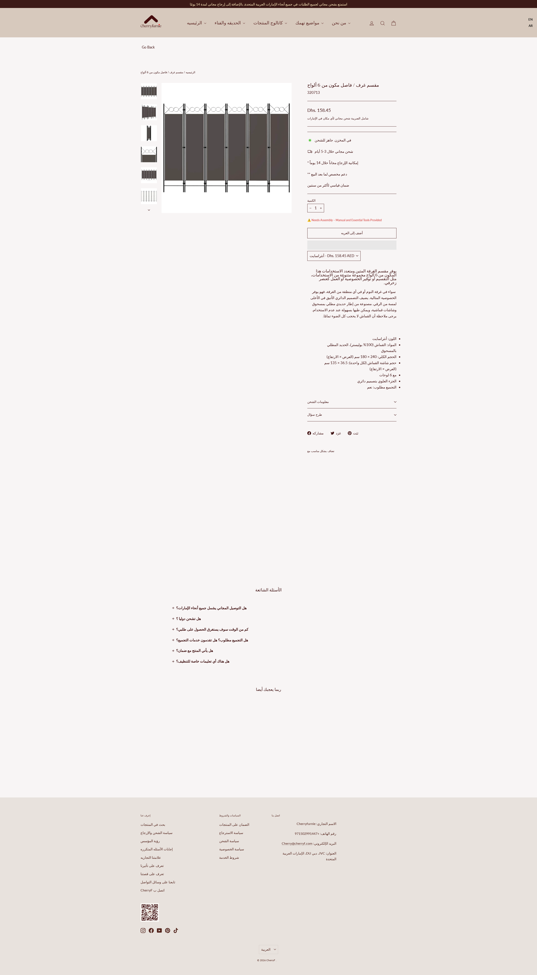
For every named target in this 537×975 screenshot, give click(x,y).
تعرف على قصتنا (152, 874)
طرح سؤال (314, 414)
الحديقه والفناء (228, 22)
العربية (265, 949)
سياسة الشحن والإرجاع (156, 833)
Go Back (148, 47)
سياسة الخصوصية (231, 849)
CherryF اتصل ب (152, 890)
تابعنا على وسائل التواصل (158, 882)
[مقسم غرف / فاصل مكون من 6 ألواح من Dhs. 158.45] (314, 494)
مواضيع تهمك (307, 22)
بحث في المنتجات (153, 824)
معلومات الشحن (318, 402)
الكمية (311, 200)
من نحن (339, 22)
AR (531, 25)
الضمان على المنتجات (234, 824)
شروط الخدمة (229, 857)
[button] (351, 245)
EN (530, 19)
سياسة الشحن (229, 841)
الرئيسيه (195, 22)
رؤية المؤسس (150, 841)
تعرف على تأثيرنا (152, 866)
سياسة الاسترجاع (231, 833)
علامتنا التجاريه (151, 857)
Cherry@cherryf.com (297, 843)
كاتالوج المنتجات (268, 22)
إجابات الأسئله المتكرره (157, 849)
